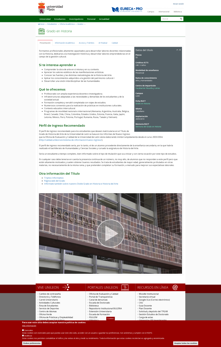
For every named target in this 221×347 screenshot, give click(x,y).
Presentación (45, 43)
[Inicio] (50, 8)
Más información (29, 325)
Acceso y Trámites (86, 43)
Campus (150, 11)
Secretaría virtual (147, 296)
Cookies (110, 318)
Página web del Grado (54, 180)
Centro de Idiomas (48, 311)
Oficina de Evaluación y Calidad (103, 293)
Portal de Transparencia (100, 296)
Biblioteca (178, 11)
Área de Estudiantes (48, 305)
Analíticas (28, 335)
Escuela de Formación (99, 314)
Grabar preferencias (32, 343)
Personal (91, 19)
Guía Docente (145, 305)
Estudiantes (59, 19)
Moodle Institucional (149, 293)
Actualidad (104, 19)
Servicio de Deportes (49, 308)
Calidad (115, 43)
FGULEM (93, 317)
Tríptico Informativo (54, 177)
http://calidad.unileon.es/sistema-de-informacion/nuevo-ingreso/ (71, 140)
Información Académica (65, 43)
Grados (80, 24)
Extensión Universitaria (100, 311)
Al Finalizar (103, 43)
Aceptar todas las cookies (185, 343)
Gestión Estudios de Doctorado (154, 314)
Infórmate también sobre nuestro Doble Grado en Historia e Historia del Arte (81, 183)
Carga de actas (146, 317)
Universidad (45, 19)
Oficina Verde (45, 314)
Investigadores (76, 19)
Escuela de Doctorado (99, 302)
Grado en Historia (143, 103)
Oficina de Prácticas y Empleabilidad (56, 317)
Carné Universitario (48, 299)
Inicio (42, 24)
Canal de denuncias (98, 299)
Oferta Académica (67, 24)
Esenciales (28, 330)
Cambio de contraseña (50, 293)
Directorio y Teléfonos (50, 296)
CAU (141, 302)
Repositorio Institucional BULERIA (105, 308)
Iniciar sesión (178, 4)
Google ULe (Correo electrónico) (154, 299)
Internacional (164, 11)
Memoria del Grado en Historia (148, 126)
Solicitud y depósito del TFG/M (153, 311)
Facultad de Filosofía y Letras (148, 88)
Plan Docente (145, 308)
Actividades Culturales (49, 302)
